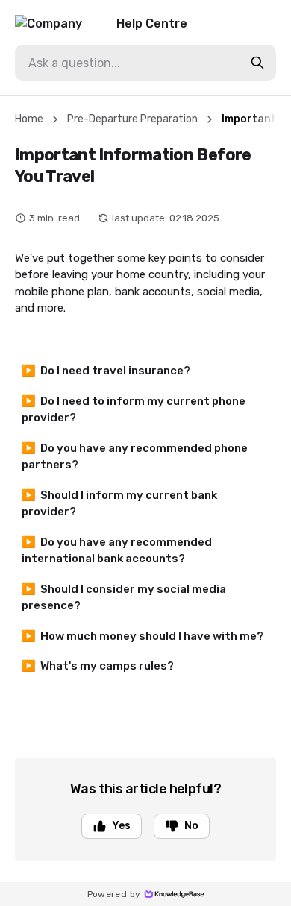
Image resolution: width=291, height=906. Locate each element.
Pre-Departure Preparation (132, 119)
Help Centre (151, 23)
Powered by (114, 894)
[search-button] (257, 62)
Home (29, 119)
